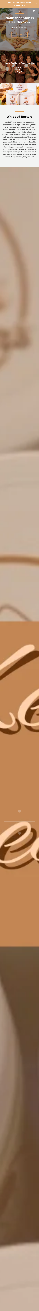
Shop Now (19, 35)
